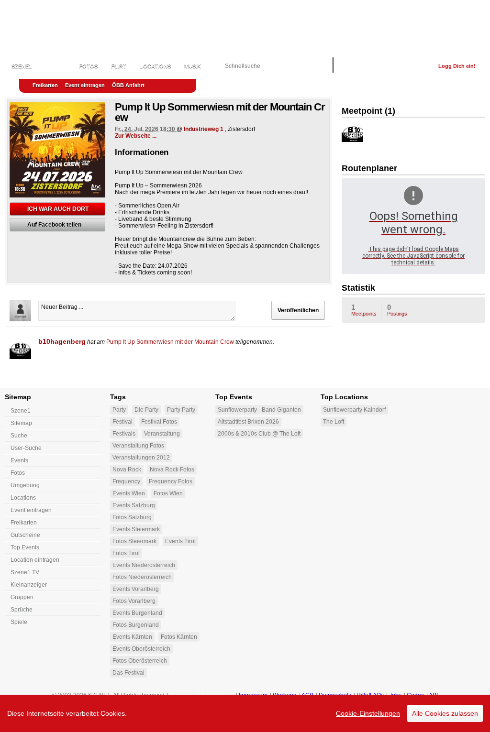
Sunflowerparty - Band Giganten (259, 409)
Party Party (181, 409)
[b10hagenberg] (20, 348)
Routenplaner (369, 168)
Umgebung (25, 485)
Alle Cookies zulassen (445, 713)
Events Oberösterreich (141, 648)
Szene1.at (61, 26)
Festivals (123, 433)
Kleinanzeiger (29, 584)
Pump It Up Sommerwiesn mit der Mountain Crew (170, 342)
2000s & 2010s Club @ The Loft (259, 433)
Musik (192, 66)
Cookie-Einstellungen (368, 713)
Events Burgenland (137, 613)
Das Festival (128, 672)
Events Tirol (180, 541)
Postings (397, 310)
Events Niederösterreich (143, 565)
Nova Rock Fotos (172, 469)
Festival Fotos (159, 421)
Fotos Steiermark (134, 541)
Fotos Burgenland (135, 625)
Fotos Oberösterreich (139, 660)
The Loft (333, 421)
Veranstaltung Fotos (138, 445)
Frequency (126, 481)
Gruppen (22, 597)
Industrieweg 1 (203, 129)
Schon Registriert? (399, 66)
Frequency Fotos (170, 481)
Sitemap (21, 423)
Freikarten (45, 85)
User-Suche (26, 448)
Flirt (118, 66)
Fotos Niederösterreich (142, 577)
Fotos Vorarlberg (134, 601)
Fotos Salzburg (132, 517)
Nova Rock (126, 469)
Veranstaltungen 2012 (141, 457)
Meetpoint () (368, 111)
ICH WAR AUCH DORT (58, 209)
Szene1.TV (25, 572)
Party (119, 409)
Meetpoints (364, 310)
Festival (122, 421)
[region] (245, 713)
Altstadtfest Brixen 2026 (248, 421)
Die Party (146, 409)
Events (55, 66)
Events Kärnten (132, 637)
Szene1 (21, 410)
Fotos (88, 66)
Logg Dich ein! (457, 66)
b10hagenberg (62, 341)
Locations (155, 66)
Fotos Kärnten (179, 637)
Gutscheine (25, 535)
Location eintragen (35, 560)
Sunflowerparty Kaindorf (354, 409)
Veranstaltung (162, 433)
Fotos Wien (168, 493)
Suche (19, 435)
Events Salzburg (133, 505)
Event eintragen (85, 85)
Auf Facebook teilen (54, 224)
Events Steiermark (136, 529)
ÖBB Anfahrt (128, 85)
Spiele (19, 622)
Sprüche (22, 609)
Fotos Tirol (126, 553)
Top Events (25, 547)
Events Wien (128, 493)
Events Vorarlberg (135, 589)
